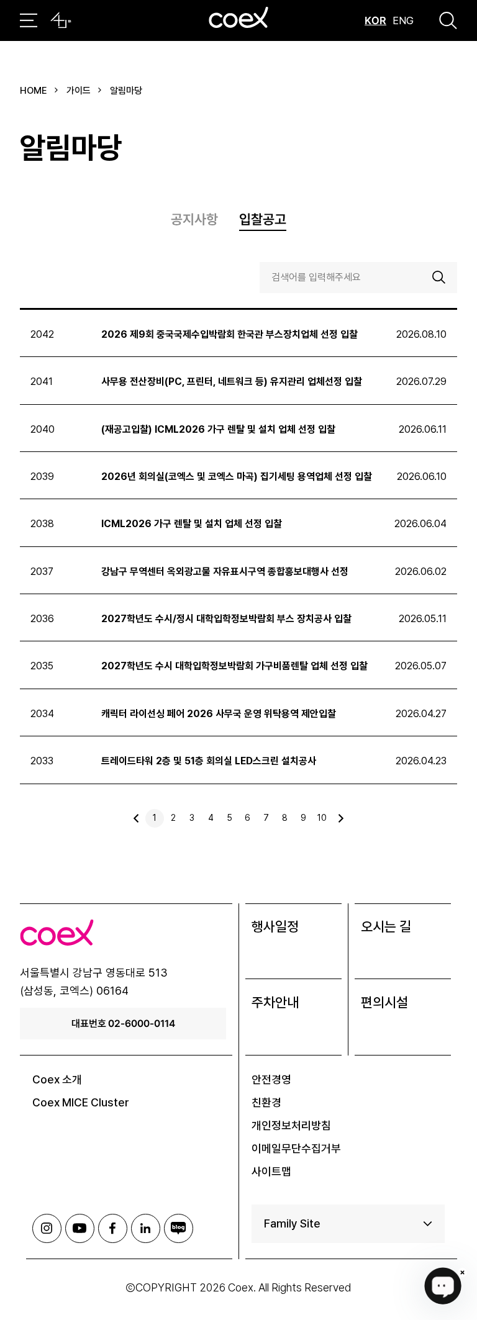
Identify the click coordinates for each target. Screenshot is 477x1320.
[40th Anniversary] (61, 20)
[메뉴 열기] (28, 20)
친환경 (266, 1102)
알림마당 (126, 90)
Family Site (292, 1223)
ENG (403, 20)
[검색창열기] (448, 20)
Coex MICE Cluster (80, 1102)
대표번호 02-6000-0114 (123, 1023)
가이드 (78, 90)
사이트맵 (271, 1171)
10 (322, 818)
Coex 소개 (57, 1079)
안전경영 (271, 1079)
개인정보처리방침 (291, 1125)
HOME (33, 90)
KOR (375, 20)
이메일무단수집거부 (296, 1148)
